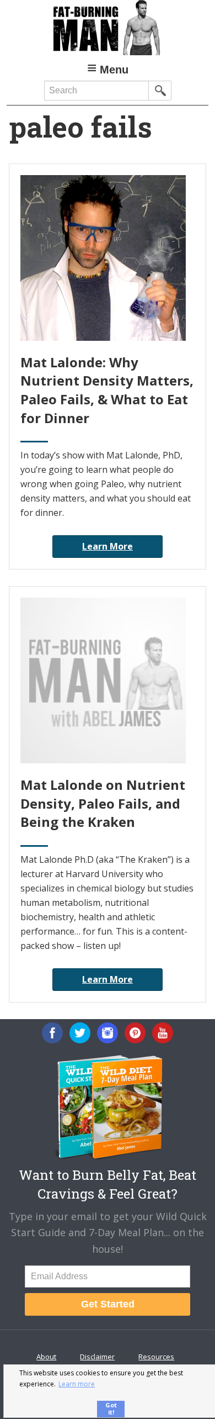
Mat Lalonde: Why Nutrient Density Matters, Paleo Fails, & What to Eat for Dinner (107, 390)
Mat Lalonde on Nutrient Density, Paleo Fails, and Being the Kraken (102, 803)
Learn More (107, 546)
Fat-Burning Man (108, 27)
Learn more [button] (76, 1384)
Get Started (108, 1304)
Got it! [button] (111, 1408)
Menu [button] (114, 70)
